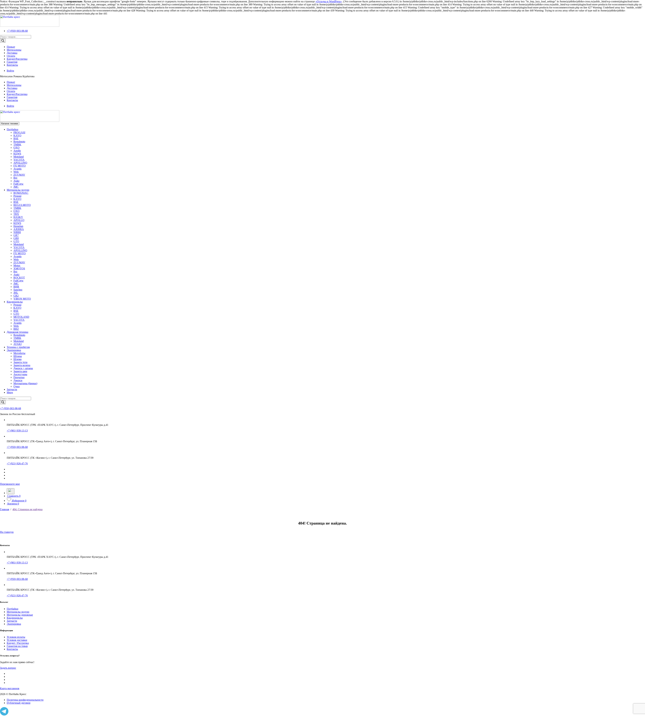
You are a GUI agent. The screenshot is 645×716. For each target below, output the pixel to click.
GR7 (16, 235)
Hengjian (18, 226)
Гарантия (12, 61)
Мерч (10, 392)
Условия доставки (17, 640)
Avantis (17, 168)
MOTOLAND (21, 316)
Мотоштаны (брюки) (25, 383)
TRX (16, 214)
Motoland (18, 156)
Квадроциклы (15, 301)
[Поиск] (3, 41)
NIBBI (17, 232)
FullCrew (18, 183)
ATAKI (17, 344)
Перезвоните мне (10, 484)
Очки (16, 386)
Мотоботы (19, 353)
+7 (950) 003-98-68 (17, 30)
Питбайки (12, 129)
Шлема (17, 359)
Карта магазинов (9, 688)
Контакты (12, 64)
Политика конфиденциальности (25, 699)
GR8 (16, 238)
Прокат (11, 46)
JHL (15, 292)
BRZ (16, 329)
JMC (16, 186)
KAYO (17, 135)
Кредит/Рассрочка (17, 58)
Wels (16, 171)
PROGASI (19, 132)
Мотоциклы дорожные (20, 614)
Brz (15, 177)
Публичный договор (18, 702)
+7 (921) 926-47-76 (17, 463)
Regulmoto (19, 141)
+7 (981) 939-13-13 (17, 430)
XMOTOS (19, 268)
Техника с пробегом (18, 347)
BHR (16, 286)
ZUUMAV (19, 174)
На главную (7, 532)
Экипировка (14, 350)
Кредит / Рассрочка (18, 643)
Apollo (17, 150)
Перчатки (19, 377)
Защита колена (21, 365)
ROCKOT (19, 277)
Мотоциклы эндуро (18, 189)
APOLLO (18, 220)
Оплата (11, 55)
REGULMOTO (22, 205)
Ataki (16, 180)
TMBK (17, 144)
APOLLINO (20, 162)
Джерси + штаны (23, 368)
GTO (16, 241)
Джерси (17, 380)
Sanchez (17, 289)
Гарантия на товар (17, 646)
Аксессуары (20, 374)
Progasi (17, 195)
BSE (15, 138)
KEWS (17, 153)
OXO (16, 147)
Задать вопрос (8, 667)
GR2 (16, 295)
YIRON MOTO (22, 298)
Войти (10, 70)
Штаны (17, 356)
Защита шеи (20, 371)
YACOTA (19, 159)
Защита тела (20, 362)
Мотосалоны (14, 49)
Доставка (12, 52)
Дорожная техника (17, 332)
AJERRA (18, 229)
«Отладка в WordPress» (328, 1)
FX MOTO (19, 165)
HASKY (18, 217)
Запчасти (12, 389)
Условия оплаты (16, 637)
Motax (16, 265)
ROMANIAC (20, 192)
